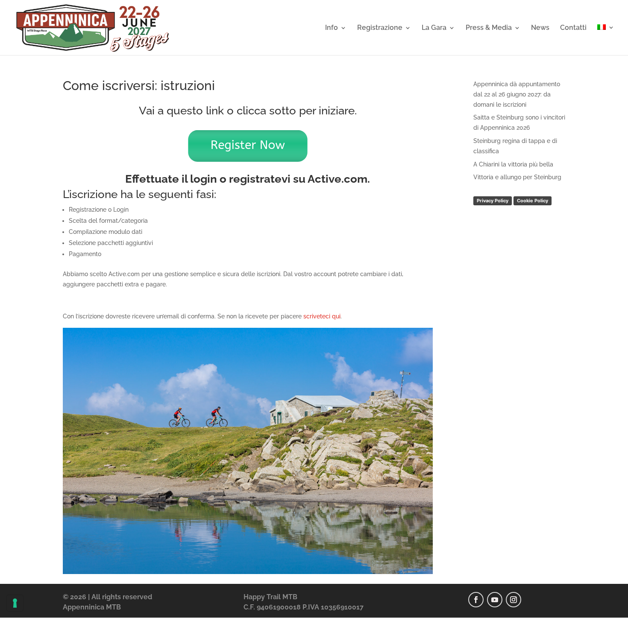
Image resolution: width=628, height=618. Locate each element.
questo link (195, 110)
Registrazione (379, 28)
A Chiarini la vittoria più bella (513, 164)
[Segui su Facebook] (476, 599)
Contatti (573, 28)
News (540, 28)
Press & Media (489, 28)
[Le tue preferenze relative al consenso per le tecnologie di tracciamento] (15, 603)
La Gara (434, 28)
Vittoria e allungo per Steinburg (517, 177)
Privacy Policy (492, 201)
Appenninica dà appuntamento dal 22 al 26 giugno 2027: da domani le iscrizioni (516, 94)
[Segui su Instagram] (513, 599)
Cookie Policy (532, 201)
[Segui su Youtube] (494, 599)
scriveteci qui (321, 316)
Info (331, 28)
